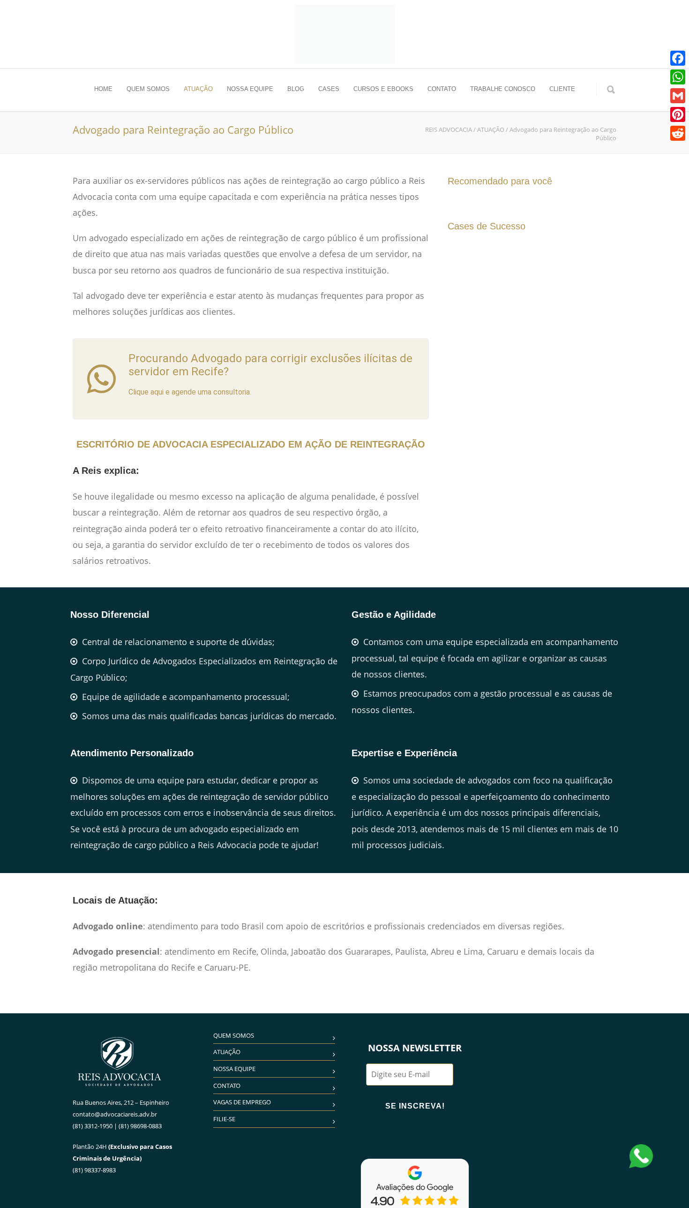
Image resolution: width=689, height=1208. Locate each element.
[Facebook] (677, 58)
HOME (103, 88)
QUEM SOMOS (148, 88)
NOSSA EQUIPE (250, 88)
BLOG (295, 88)
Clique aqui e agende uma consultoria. (189, 391)
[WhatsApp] (677, 77)
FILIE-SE (224, 1119)
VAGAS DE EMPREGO (242, 1102)
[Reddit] (677, 133)
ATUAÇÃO (198, 88)
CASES (328, 88)
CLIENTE (562, 88)
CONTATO (441, 88)
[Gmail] (677, 95)
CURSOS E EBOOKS (383, 88)
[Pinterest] (677, 114)
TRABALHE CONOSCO (502, 88)
